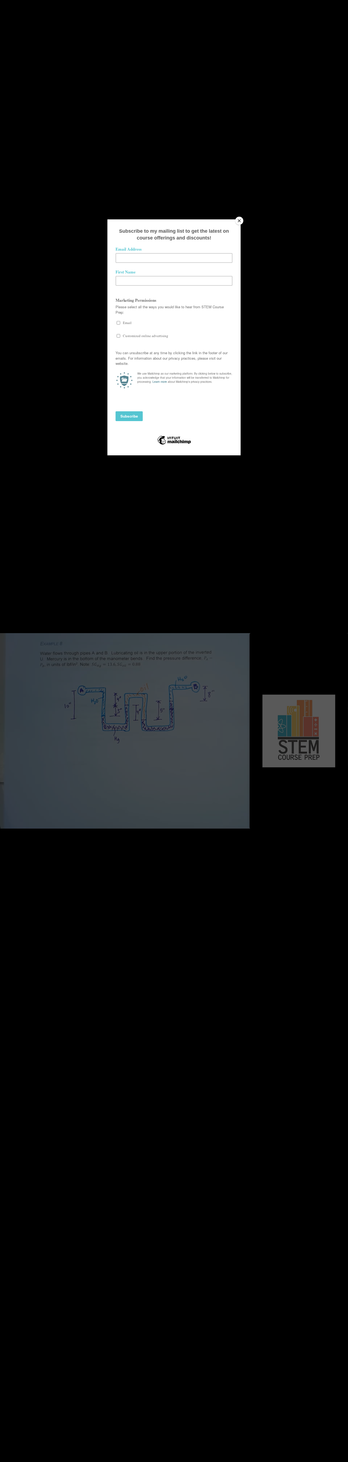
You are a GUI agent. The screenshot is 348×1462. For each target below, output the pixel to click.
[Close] (239, 221)
